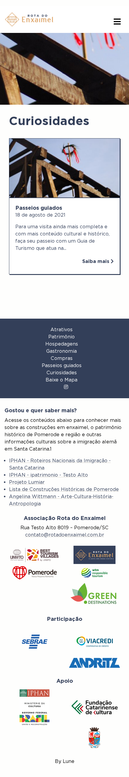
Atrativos (61, 329)
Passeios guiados (62, 365)
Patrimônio (61, 337)
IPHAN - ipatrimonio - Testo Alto (48, 475)
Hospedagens (61, 344)
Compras (62, 358)
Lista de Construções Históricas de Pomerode (64, 489)
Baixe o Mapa (61, 380)
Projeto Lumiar (27, 482)
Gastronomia (61, 351)
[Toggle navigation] (117, 21)
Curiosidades (61, 372)
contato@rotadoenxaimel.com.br (64, 535)
